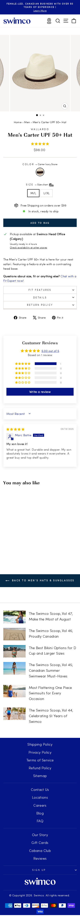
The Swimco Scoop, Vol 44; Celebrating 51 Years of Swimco (51, 716)
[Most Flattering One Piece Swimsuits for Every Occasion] (14, 691)
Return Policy (40, 304)
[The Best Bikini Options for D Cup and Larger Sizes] (14, 651)
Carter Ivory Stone (40, 172)
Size (37, 184)
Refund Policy (40, 767)
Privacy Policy (40, 752)
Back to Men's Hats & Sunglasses (43, 580)
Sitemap (40, 775)
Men (27, 122)
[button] (40, 144)
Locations (40, 797)
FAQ (40, 820)
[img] (15, 429)
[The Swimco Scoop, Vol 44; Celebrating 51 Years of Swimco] (14, 713)
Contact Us (40, 789)
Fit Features (40, 289)
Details (40, 297)
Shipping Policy (40, 744)
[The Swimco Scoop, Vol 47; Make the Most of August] (14, 617)
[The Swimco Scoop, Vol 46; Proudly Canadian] (14, 634)
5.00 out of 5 (50, 351)
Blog (40, 813)
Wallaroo (40, 129)
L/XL (46, 193)
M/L (33, 193)
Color (40, 164)
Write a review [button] (40, 392)
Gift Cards (40, 842)
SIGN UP (39, 869)
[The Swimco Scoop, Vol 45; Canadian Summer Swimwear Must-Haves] (14, 668)
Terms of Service (40, 760)
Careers (40, 805)
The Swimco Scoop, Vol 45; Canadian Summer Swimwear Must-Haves (51, 670)
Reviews (40, 858)
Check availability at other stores (28, 247)
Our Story (40, 834)
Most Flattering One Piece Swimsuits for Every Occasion (50, 693)
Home (18, 122)
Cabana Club (40, 850)
